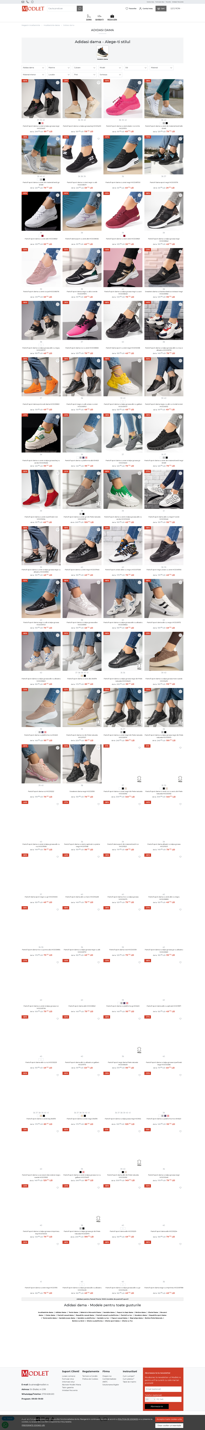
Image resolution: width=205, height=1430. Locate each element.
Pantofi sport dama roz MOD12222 (41, 791)
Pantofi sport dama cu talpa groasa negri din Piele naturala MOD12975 (164, 736)
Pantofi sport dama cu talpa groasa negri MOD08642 (164, 240)
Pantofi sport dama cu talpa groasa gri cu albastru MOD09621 (164, 951)
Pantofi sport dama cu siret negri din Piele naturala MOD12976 (123, 736)
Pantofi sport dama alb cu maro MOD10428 (82, 897)
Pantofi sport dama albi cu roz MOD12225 (41, 1062)
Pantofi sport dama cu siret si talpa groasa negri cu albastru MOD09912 (41, 571)
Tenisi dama (73, 1312)
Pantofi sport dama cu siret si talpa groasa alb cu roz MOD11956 (41, 845)
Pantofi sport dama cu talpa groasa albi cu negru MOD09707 (41, 349)
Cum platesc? (128, 1379)
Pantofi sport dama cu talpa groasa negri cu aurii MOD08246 (123, 293)
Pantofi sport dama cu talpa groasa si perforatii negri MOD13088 (164, 1063)
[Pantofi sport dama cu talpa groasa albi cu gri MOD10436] (80, 1285)
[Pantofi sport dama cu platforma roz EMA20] (86, 458)
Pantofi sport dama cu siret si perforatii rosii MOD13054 (41, 518)
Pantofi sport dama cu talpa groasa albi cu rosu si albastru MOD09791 (164, 349)
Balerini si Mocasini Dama (91, 1312)
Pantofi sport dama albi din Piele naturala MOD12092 (123, 1176)
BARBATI (100, 20)
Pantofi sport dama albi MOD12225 (123, 1231)
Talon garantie (68, 1387)
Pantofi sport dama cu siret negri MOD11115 (41, 1288)
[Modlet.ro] (33, 8)
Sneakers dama (141, 1315)
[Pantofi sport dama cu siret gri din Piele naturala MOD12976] (80, 514)
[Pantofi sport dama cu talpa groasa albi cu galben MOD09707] (42, 345)
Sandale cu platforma (86, 1318)
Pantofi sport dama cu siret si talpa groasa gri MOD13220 (123, 462)
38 (79, 120)
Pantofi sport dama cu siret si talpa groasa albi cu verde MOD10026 (123, 518)
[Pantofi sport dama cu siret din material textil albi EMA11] (161, 123)
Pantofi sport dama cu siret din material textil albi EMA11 (164, 127)
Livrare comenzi (68, 1376)
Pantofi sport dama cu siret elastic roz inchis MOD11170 (123, 127)
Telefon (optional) (153, 1395)
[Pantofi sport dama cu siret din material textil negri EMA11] (167, 123)
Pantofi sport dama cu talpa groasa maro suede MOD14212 (164, 680)
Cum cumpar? (129, 1376)
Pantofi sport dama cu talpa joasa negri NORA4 (123, 1119)
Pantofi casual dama (66, 1315)
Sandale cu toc (103, 1318)
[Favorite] (131, 8)
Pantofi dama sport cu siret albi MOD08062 (82, 239)
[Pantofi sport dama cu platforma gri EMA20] (80, 458)
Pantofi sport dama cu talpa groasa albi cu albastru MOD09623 (41, 680)
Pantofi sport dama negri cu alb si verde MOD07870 (82, 293)
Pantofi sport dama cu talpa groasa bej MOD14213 (82, 126)
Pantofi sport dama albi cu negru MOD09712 (164, 622)
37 (38, 120)
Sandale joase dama (67, 1318)
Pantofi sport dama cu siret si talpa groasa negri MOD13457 (41, 127)
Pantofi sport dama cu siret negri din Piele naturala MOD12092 (123, 792)
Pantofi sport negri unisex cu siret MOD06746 (164, 570)
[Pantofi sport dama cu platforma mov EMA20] (83, 458)
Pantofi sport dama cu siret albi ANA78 (82, 679)
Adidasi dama (61, 1312)
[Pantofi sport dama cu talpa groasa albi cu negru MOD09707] (40, 345)
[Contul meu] (146, 8)
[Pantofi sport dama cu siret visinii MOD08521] (42, 236)
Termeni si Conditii (89, 1376)
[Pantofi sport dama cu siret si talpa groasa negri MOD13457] (40, 123)
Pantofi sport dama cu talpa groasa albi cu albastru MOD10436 (82, 1289)
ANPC (105, 1382)
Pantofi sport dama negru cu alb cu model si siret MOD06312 (164, 405)
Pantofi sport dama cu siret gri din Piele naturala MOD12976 (82, 518)
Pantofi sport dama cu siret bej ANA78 (41, 1119)
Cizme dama (50, 1315)
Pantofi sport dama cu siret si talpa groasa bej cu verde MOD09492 (41, 462)
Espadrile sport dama (157, 1315)
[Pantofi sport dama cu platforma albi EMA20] (78, 458)
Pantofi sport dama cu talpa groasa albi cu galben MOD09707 (123, 405)
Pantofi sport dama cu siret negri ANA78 (82, 1119)
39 (41, 120)
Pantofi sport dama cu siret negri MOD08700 (123, 182)
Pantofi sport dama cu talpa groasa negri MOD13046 (164, 1176)
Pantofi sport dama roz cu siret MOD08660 (82, 348)
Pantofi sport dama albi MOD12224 (164, 1231)
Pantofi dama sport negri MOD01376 (164, 182)
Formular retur (159, 2)
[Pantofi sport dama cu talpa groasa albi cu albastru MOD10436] (83, 1285)
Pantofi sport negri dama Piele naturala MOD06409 (123, 1063)
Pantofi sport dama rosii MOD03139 (123, 950)
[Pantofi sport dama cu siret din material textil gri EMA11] (164, 123)
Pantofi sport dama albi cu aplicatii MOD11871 (164, 1006)
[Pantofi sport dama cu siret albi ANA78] (79, 676)
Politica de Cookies (90, 1379)
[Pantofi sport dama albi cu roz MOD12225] (42, 1059)
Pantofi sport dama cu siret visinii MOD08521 (123, 239)
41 (44, 176)
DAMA (89, 20)
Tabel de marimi (129, 1382)
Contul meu (150, 2)
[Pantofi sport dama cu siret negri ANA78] (85, 676)
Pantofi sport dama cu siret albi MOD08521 (41, 239)
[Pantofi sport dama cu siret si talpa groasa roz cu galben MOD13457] (42, 123)
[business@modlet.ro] (23, 2)
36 (79, 176)
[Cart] (161, 8)
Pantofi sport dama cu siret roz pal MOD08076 (41, 291)
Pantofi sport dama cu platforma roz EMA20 (41, 735)
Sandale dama (109, 1312)
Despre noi (107, 1376)
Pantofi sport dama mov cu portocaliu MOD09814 (41, 950)
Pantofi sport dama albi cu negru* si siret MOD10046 (164, 518)
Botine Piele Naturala (153, 1318)
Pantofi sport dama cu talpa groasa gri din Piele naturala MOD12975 (82, 1232)
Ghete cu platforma (95, 1321)
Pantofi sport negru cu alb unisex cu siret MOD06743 (82, 405)
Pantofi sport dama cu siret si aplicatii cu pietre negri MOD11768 (82, 845)
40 (44, 120)
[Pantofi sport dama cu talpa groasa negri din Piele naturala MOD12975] (165, 732)
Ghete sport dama (112, 1321)
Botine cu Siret (78, 1321)
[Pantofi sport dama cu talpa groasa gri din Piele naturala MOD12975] (162, 732)
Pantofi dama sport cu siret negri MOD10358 (123, 348)
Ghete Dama (153, 1312)
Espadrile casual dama (85, 1315)
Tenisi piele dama (50, 1318)
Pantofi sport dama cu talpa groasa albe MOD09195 (82, 623)
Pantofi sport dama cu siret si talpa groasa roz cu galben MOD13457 (82, 1176)
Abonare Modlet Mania (71, 1385)
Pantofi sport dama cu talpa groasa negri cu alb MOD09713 (82, 951)
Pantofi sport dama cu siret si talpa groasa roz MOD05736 (41, 1007)
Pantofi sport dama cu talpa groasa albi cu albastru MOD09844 (123, 623)
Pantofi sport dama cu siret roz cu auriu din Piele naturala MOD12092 (163, 792)
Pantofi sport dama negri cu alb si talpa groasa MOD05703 (41, 623)
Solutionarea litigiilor (110, 1385)
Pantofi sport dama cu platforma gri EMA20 (123, 1006)
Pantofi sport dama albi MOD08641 (82, 1006)
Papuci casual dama (119, 1318)
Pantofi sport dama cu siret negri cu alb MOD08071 (82, 183)
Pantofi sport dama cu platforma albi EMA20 (82, 460)
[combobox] (150, 1399)
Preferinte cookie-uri (33, 1425)
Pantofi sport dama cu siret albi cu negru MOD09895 (163, 898)
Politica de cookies (128, 1419)
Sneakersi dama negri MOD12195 (82, 791)
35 (121, 673)
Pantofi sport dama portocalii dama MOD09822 (41, 404)
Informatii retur (68, 1382)
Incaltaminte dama (52, 25)
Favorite (168, 2)
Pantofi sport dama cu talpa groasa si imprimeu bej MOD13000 (41, 1232)
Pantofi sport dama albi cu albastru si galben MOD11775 (82, 1063)
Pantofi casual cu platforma (107, 1315)
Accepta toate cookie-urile (169, 1419)
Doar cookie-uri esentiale (169, 1425)
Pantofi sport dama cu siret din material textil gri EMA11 (41, 183)
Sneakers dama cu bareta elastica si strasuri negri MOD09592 (164, 293)
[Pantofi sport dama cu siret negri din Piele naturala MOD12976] (83, 514)
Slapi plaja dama (136, 1318)
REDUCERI (112, 20)
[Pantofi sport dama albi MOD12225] (40, 1059)
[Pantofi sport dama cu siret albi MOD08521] (40, 236)
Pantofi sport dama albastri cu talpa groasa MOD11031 (163, 845)
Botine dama (140, 1312)
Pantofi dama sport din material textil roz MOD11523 (123, 845)
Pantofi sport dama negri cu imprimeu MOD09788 (163, 1288)
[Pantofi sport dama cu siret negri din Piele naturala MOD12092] (123, 788)
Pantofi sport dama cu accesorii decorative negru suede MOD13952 (41, 1176)
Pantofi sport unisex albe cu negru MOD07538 (123, 570)
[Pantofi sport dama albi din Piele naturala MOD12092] (120, 788)
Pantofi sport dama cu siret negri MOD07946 (82, 570)
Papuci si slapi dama (125, 1312)
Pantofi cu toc (126, 1315)
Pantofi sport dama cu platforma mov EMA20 (164, 1119)
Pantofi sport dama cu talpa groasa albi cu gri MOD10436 (123, 1289)
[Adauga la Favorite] (58, 82)
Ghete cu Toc (127, 1321)
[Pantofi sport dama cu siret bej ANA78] (82, 676)
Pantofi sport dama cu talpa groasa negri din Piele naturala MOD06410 (123, 680)
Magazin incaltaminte (31, 25)
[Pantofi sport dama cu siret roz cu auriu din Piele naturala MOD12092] (126, 788)
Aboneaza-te (157, 1406)
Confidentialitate (109, 1379)
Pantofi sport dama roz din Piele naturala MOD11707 (82, 736)
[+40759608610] (28, 2)
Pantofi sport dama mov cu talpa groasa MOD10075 (123, 898)
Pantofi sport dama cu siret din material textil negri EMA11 (163, 462)
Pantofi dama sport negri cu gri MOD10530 (41, 897)
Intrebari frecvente (177, 2)
